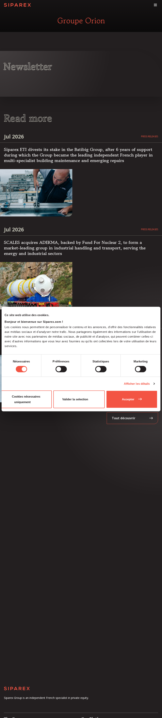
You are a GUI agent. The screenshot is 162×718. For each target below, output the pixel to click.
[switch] (61, 369)
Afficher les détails (137, 383)
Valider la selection (75, 399)
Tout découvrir (123, 418)
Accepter (128, 399)
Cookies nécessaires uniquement (26, 399)
